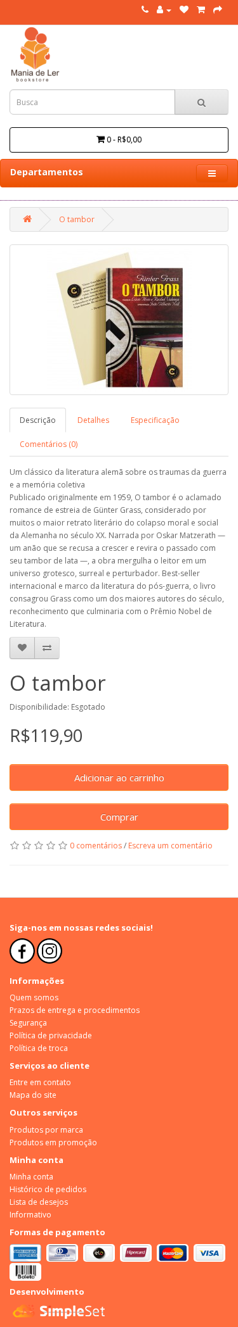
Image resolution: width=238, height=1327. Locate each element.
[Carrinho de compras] (201, 9)
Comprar (119, 816)
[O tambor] (119, 319)
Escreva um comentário (170, 845)
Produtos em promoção (53, 1142)
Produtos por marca (46, 1129)
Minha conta (31, 1176)
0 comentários (96, 845)
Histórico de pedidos (48, 1189)
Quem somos (34, 997)
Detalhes (93, 420)
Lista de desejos (39, 1202)
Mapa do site (33, 1095)
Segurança (28, 1022)
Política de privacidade (51, 1035)
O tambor (77, 219)
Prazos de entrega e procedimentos (75, 1010)
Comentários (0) (48, 444)
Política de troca (39, 1048)
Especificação (155, 420)
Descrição (38, 420)
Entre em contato (40, 1082)
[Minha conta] (164, 9)
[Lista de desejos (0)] (184, 9)
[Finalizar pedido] (217, 9)
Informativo (30, 1214)
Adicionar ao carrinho (119, 777)
